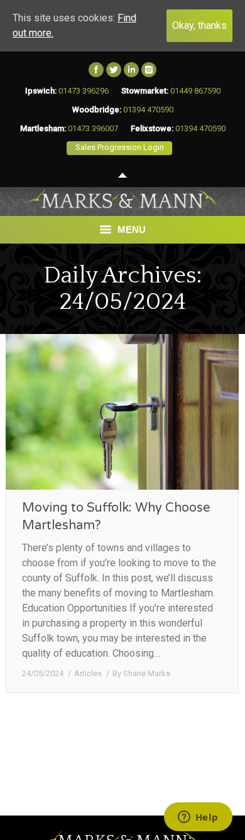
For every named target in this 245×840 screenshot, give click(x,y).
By (141, 673)
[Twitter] (113, 69)
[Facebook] (96, 69)
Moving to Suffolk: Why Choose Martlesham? (116, 516)
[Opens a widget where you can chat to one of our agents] (197, 818)
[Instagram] (148, 69)
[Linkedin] (131, 69)
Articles (88, 673)
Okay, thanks (199, 25)
